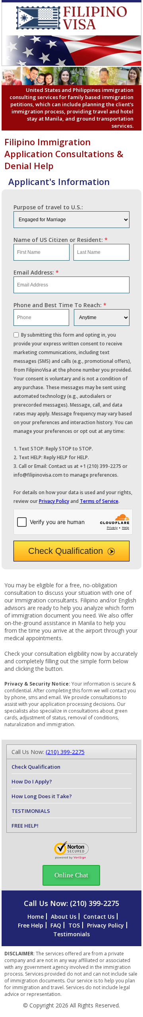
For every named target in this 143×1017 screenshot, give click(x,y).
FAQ (55, 925)
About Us (63, 916)
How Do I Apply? (32, 781)
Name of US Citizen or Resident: (61, 240)
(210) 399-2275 (65, 752)
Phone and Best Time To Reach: (60, 305)
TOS (74, 925)
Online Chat (71, 875)
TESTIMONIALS (31, 810)
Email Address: (36, 272)
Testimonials (71, 934)
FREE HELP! (25, 825)
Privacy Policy (54, 501)
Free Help (30, 925)
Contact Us (98, 916)
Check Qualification (65, 551)
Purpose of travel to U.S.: (48, 207)
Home (35, 916)
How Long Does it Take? (42, 796)
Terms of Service (99, 501)
